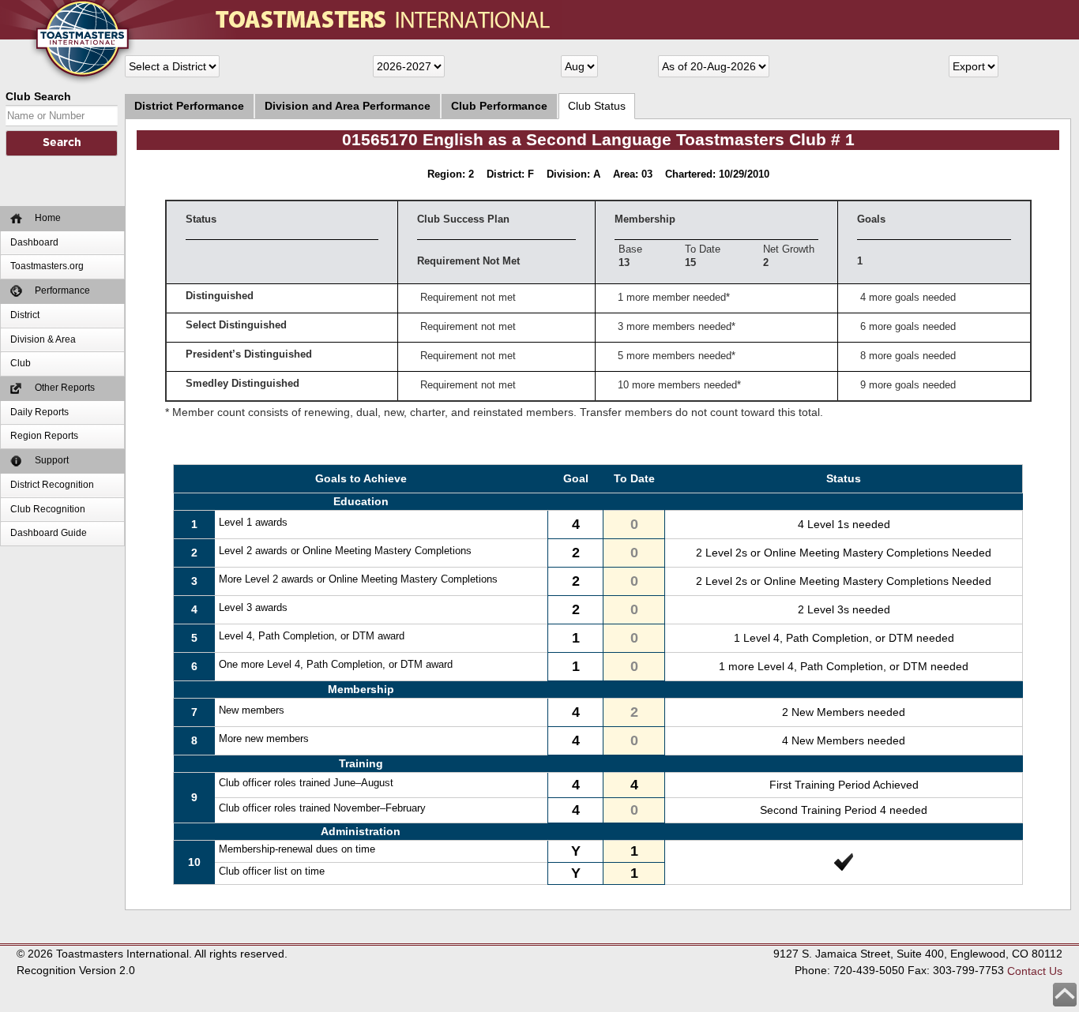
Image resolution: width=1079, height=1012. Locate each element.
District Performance (189, 105)
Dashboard (34, 242)
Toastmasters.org (47, 266)
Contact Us (1034, 970)
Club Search (38, 96)
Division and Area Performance (347, 105)
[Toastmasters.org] (59, 8)
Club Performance (499, 105)
